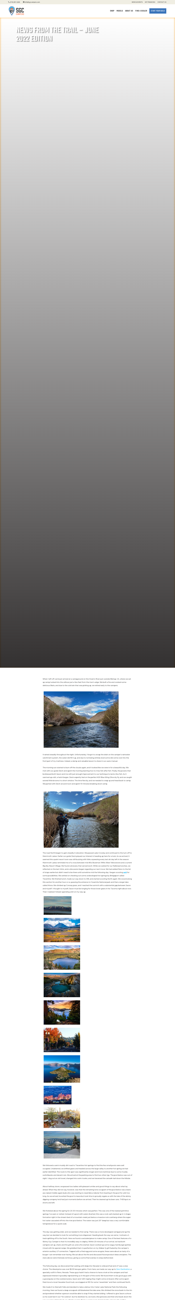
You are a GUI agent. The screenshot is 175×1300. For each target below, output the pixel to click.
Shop (112, 10)
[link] (87, 906)
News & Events (137, 2)
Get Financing (150, 2)
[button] (87, 720)
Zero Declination (123, 1269)
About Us (129, 10)
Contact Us (161, 2)
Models (120, 10)
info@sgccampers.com (32, 2)
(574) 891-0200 (15, 2)
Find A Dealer (141, 10)
